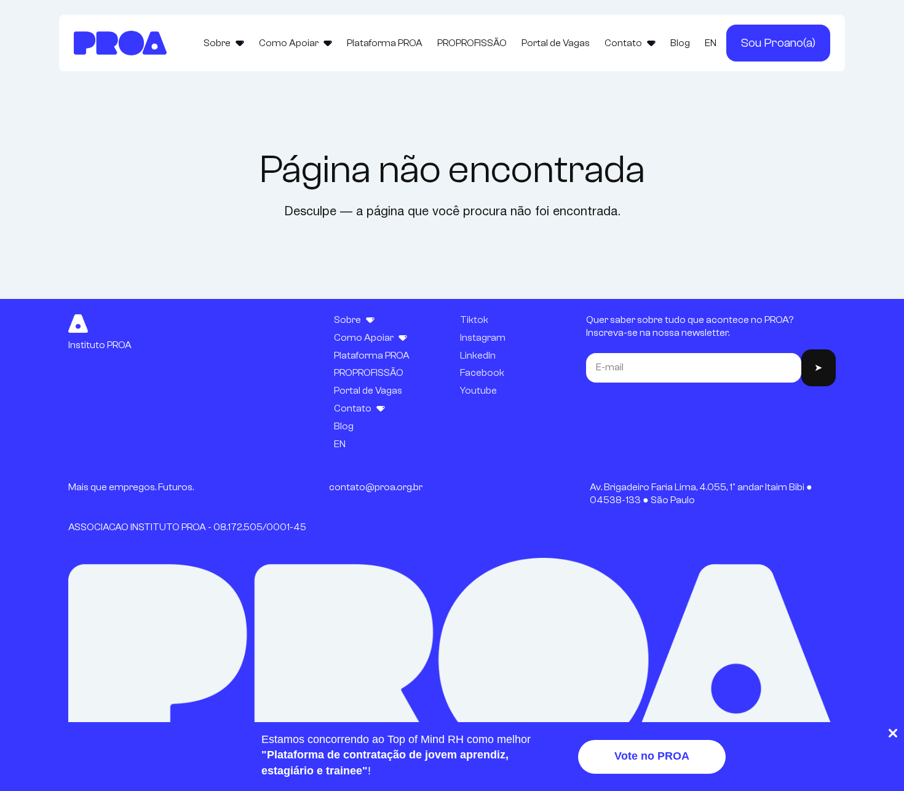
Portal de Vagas (555, 43)
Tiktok (474, 319)
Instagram (483, 337)
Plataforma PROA (384, 43)
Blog (680, 43)
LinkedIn (478, 355)
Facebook (482, 372)
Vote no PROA (651, 756)
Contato (623, 43)
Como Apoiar (289, 43)
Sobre (217, 43)
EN (710, 43)
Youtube (478, 390)
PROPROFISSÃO (472, 43)
